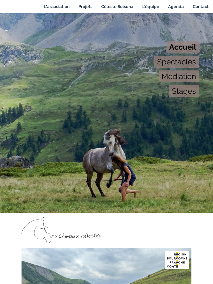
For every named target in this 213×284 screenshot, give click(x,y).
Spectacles (176, 61)
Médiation (178, 76)
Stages (184, 91)
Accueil (182, 46)
